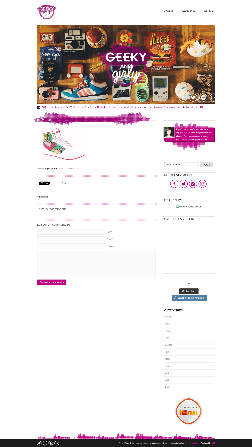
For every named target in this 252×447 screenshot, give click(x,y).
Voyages (169, 317)
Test (167, 352)
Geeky (168, 331)
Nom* (109, 232)
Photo (168, 366)
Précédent (42, 196)
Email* (110, 239)
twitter (39, 443)
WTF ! (167, 380)
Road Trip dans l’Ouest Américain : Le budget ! (152, 107)
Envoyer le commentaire (52, 282)
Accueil (168, 10)
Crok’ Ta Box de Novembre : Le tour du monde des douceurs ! (93, 107)
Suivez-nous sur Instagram (191, 298)
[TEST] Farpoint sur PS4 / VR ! (197, 107)
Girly (167, 338)
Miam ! (168, 324)
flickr (56, 443)
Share (64, 183)
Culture (168, 387)
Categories (188, 10)
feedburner (51, 443)
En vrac (168, 345)
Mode (167, 359)
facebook (45, 443)
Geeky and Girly (192, 443)
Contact (208, 10)
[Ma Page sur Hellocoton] (188, 207)
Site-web (111, 246)
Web (167, 373)
